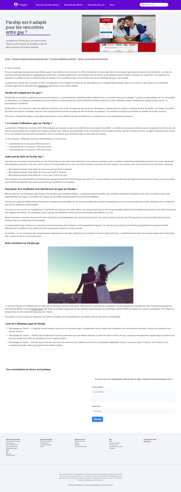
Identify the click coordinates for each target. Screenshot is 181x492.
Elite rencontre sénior (12, 446)
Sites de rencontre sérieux (13, 441)
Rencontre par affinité (46, 441)
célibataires (43, 86)
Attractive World (10, 455)
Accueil (7, 59)
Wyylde (77, 443)
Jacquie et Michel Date (81, 446)
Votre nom (96, 406)
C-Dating (77, 444)
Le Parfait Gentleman (11, 448)
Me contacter (147, 441)
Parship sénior (37, 309)
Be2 (7, 452)
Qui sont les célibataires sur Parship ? (63, 59)
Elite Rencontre (10, 443)
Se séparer (112, 448)
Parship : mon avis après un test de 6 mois (93, 59)
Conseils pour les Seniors (116, 446)
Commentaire (97, 387)
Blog (110, 441)
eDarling (8, 453)
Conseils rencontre (114, 443)
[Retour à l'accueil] (21, 5)
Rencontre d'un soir (80, 441)
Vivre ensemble (113, 444)
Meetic (8, 450)
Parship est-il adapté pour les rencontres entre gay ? (30, 59)
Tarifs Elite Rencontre (11, 444)
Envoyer (97, 419)
